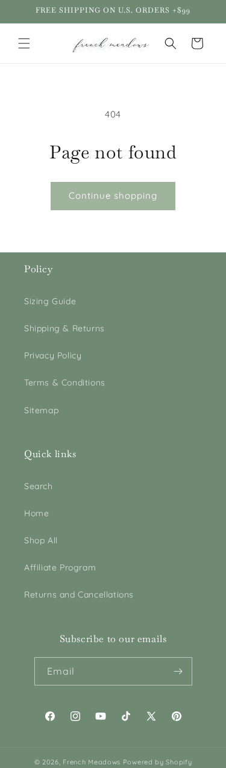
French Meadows (92, 762)
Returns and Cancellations (79, 594)
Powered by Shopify (157, 762)
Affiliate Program (60, 567)
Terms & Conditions (64, 382)
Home (36, 513)
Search (38, 486)
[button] (24, 43)
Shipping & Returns (64, 328)
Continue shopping (113, 195)
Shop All (41, 540)
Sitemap (41, 410)
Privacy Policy (52, 355)
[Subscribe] (178, 671)
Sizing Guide (50, 301)
